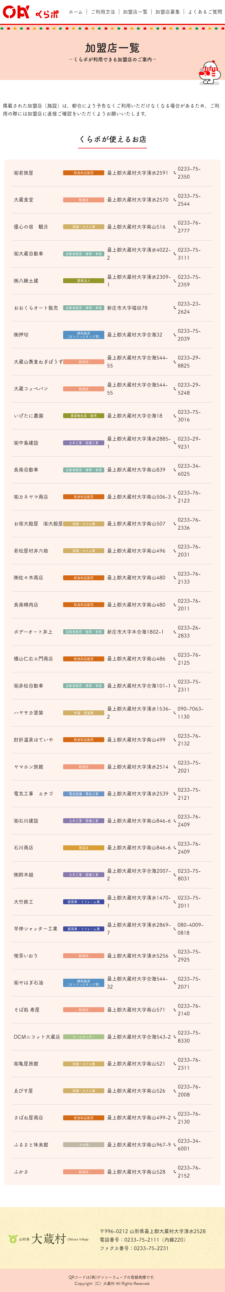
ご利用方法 (103, 11)
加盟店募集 (167, 11)
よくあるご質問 (205, 11)
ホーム (76, 11)
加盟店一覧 (135, 11)
